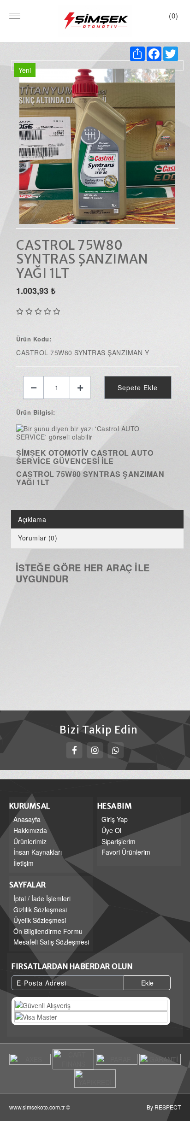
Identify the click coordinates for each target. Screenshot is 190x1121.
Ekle (147, 982)
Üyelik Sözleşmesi (39, 920)
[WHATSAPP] (116, 750)
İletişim (23, 863)
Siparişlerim (118, 841)
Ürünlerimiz (30, 841)
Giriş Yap (114, 819)
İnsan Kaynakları (37, 852)
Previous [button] (20, 142)
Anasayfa (27, 819)
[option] (97, 146)
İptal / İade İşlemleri (42, 898)
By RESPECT (164, 1107)
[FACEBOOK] (74, 750)
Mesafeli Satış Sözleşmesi (51, 941)
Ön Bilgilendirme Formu (48, 931)
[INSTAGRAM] (95, 750)
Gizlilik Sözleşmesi (40, 909)
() (173, 15)
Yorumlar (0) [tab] (37, 537)
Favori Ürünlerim (125, 852)
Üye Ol (111, 830)
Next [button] (173, 142)
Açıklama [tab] (32, 519)
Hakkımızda (30, 830)
